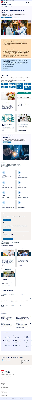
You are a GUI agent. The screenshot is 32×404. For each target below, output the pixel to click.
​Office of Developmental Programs (7, 187)
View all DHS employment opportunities (7, 245)
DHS (8, 56)
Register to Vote (3, 383)
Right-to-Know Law (3, 395)
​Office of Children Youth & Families (22, 177)
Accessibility (2, 398)
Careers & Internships (4, 392)
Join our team (4, 265)
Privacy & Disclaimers (7, 398)
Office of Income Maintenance (22, 187)
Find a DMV (2, 384)
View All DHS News (3, 313)
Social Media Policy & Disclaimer (21, 398)
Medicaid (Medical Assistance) (14, 43)
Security (16, 398)
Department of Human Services (6, 4)
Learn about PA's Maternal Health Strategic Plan (8, 130)
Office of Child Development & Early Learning (7, 177)
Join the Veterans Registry (4, 387)
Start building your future (6, 285)
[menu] (30, 2)
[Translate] (26, 2)
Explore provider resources (21, 130)
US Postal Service (13, 56)
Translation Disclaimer (12, 398)
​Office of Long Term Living (5, 197)
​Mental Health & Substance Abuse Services (8, 207)
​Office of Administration (21, 207)
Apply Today (20, 265)
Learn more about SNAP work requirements (9, 46)
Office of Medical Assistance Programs (23, 197)
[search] (28, 2)
